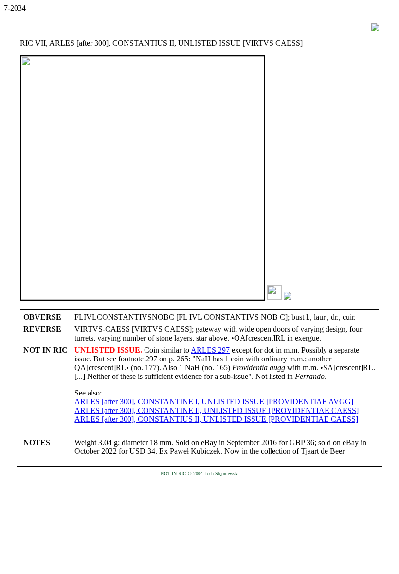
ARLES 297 (210, 350)
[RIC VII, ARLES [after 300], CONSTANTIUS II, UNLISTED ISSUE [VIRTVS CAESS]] (274, 297)
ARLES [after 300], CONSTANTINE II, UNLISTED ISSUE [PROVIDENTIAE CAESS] (216, 410)
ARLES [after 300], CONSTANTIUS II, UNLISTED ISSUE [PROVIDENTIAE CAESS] (216, 419)
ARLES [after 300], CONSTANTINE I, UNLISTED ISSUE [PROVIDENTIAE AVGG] (213, 401)
